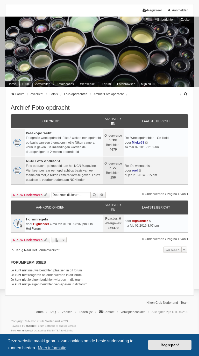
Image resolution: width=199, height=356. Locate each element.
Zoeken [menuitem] (67, 312)
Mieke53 (138, 142)
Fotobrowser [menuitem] (126, 84)
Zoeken (186, 19)
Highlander (41, 224)
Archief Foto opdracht (40, 107)
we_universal (25, 330)
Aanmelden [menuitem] (180, 10)
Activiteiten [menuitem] (43, 84)
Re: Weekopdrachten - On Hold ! (147, 138)
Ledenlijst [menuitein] (86, 312)
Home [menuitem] (12, 84)
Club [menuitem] (25, 84)
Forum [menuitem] (106, 84)
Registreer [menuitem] (154, 10)
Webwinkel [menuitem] (88, 84)
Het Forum (33, 229)
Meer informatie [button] (52, 348)
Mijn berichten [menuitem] (165, 19)
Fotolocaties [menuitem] (65, 84)
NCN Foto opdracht (43, 161)
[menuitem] (186, 94)
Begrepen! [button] (170, 345)
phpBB (30, 325)
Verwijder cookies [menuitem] (132, 312)
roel (135, 170)
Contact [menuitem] (108, 312)
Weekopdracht (39, 133)
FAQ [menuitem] (53, 312)
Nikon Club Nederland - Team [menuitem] (167, 303)
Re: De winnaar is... (138, 166)
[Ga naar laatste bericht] (150, 221)
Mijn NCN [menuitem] (148, 84)
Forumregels (37, 219)
